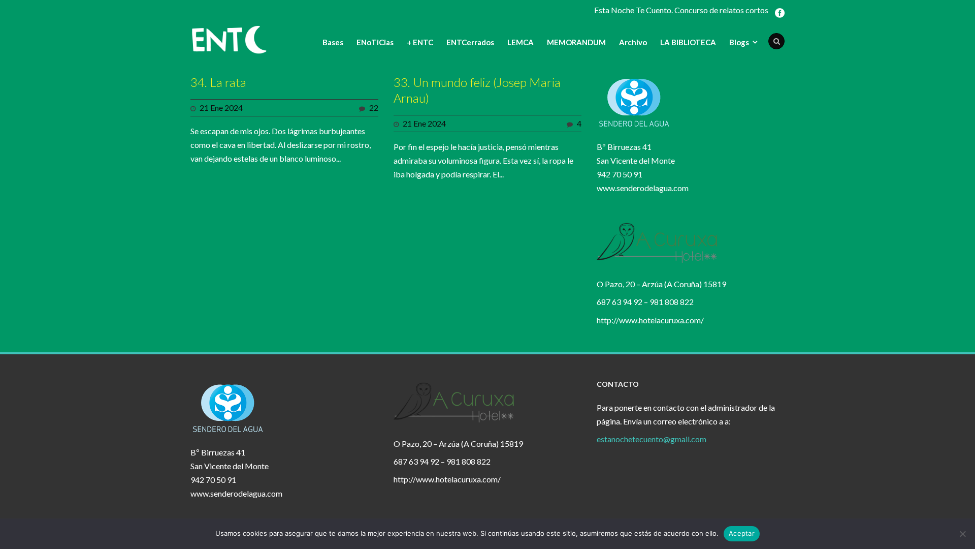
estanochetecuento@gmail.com (651, 439)
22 (373, 107)
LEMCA (520, 42)
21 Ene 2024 (221, 107)
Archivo (633, 42)
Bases (332, 42)
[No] (962, 534)
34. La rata (218, 82)
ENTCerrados (470, 42)
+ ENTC (420, 42)
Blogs (739, 42)
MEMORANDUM (576, 42)
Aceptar (742, 533)
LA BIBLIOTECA (688, 42)
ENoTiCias (375, 42)
